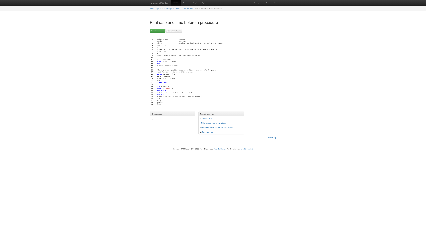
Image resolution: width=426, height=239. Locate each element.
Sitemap (256, 3)
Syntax (175, 3)
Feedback (266, 3)
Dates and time (187, 8)
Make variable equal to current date (213, 123)
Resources (222, 3)
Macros (185, 3)
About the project (247, 149)
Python (205, 3)
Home (152, 8)
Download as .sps (157, 31)
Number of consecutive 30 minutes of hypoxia (217, 127)
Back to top (272, 138)
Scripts (195, 3)
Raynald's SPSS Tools (160, 2)
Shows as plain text (173, 31)
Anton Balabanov (220, 149)
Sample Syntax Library (171, 8)
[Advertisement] (261, 70)
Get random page (208, 132)
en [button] (274, 3)
